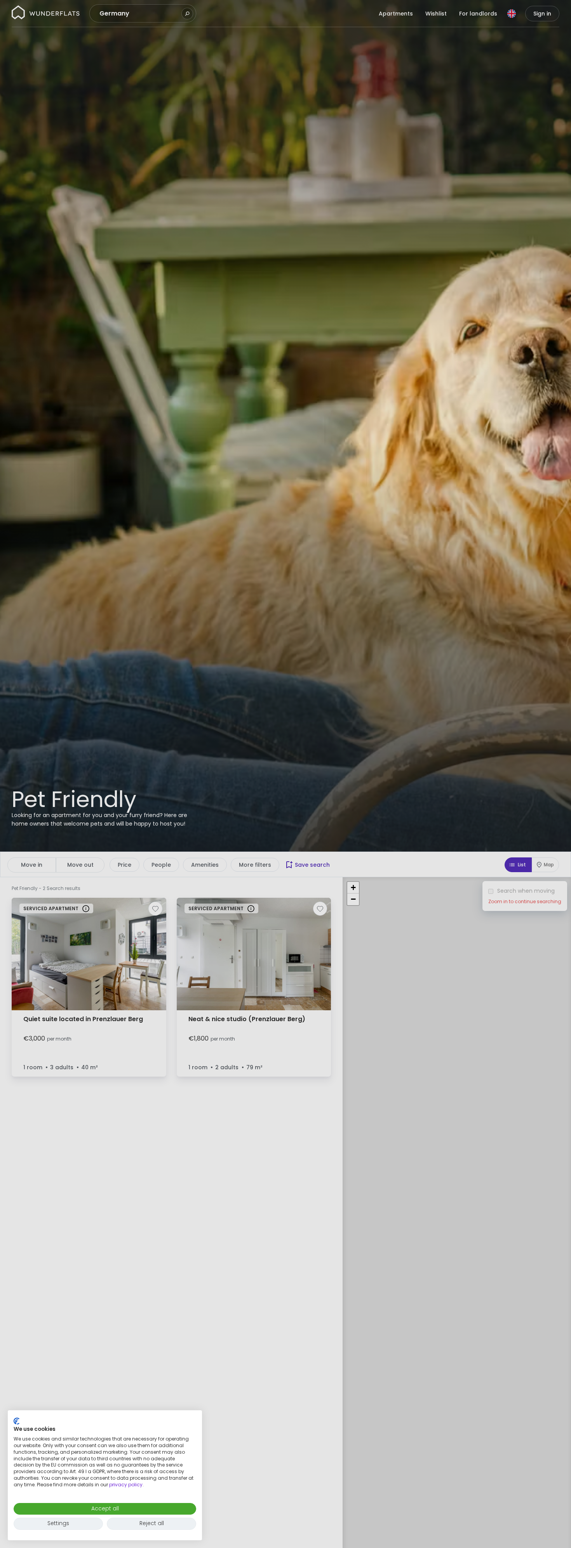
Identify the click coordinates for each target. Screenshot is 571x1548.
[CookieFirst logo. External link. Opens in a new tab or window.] (16, 1421)
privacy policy (126, 1484)
